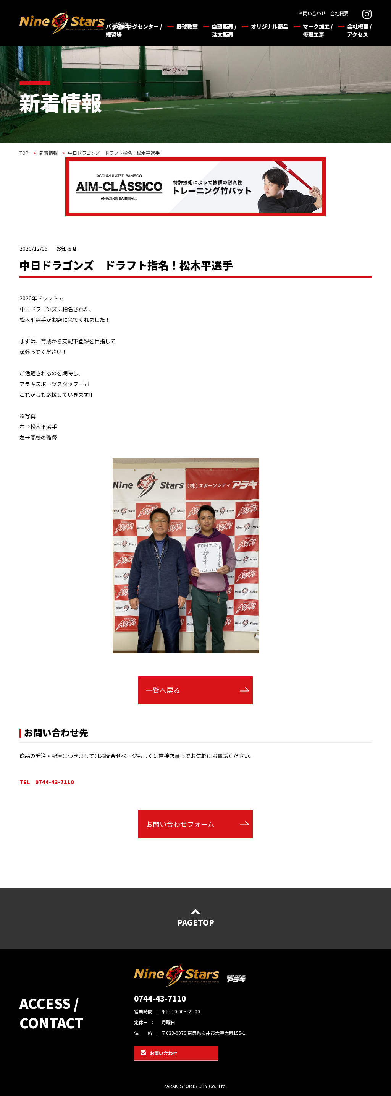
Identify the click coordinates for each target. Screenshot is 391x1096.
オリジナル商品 (269, 26)
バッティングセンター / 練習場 (134, 30)
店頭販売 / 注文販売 (224, 30)
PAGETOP (195, 922)
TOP (24, 152)
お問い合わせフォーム (180, 824)
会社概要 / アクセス (359, 30)
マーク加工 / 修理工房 (318, 30)
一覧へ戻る (163, 690)
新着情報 (48, 152)
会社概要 (339, 13)
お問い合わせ (312, 13)
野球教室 (187, 26)
